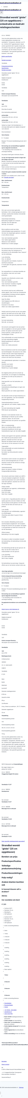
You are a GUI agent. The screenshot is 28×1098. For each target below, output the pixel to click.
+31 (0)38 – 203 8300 (10, 1010)
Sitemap (21, 1087)
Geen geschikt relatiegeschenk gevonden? (13, 841)
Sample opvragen (6, 60)
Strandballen (7, 1003)
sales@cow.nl (8, 1012)
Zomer (6, 1007)
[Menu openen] (1, 12)
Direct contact (5, 1064)
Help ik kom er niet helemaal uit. (10, 609)
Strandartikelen (8, 1005)
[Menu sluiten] (0, 1093)
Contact (5, 6)
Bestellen (4, 1061)
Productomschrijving (7, 66)
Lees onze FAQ (8, 1013)
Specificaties (5, 68)
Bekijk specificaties (7, 56)
